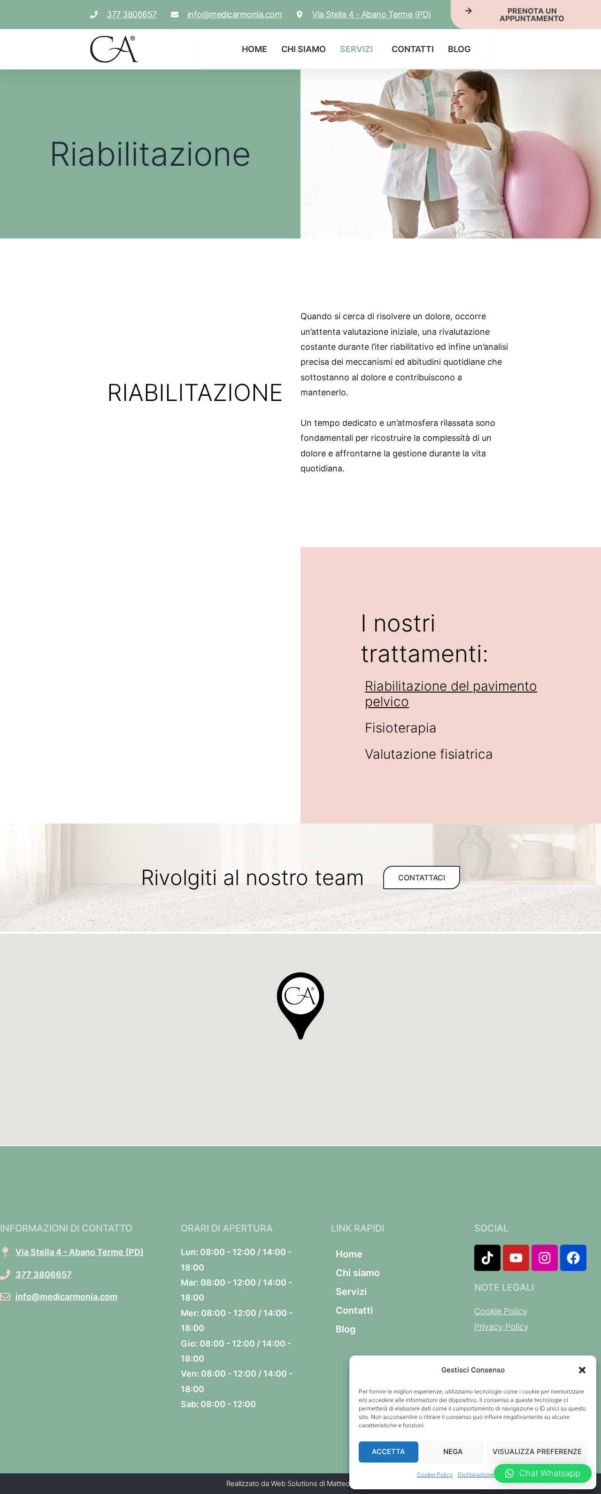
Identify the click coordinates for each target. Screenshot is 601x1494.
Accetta (388, 1451)
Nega (453, 1451)
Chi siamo (303, 49)
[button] (582, 1370)
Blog (459, 49)
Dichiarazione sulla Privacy (493, 1474)
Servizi (356, 49)
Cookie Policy (435, 1474)
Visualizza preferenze (537, 1451)
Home (254, 49)
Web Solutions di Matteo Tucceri (323, 1483)
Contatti (413, 49)
